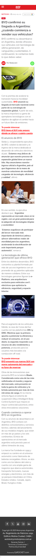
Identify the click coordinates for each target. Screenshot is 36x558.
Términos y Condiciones (17, 544)
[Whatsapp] (32, 63)
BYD (3, 18)
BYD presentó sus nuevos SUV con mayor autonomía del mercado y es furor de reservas (18, 364)
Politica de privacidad (17, 546)
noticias (5, 14)
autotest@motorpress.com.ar (18, 539)
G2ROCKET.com (21, 552)
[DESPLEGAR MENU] (3, 7)
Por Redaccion (11, 63)
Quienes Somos (17, 542)
